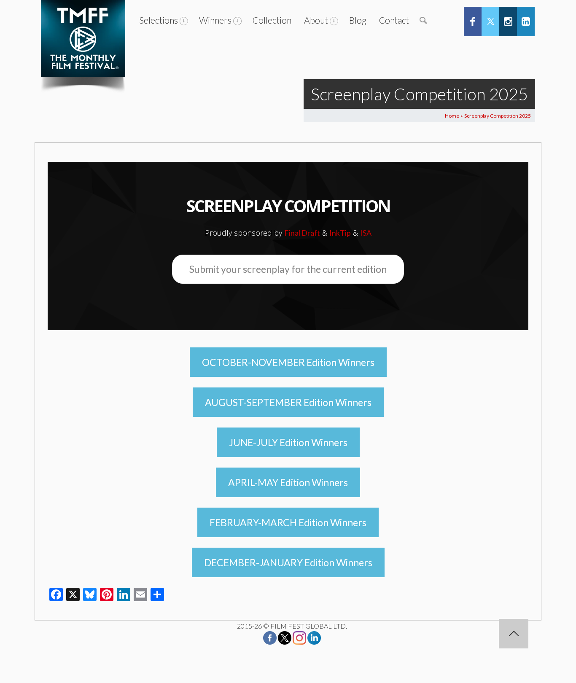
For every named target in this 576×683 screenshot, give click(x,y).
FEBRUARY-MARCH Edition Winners (288, 522)
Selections (158, 20)
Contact (394, 20)
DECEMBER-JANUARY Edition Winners (288, 562)
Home (452, 116)
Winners (215, 20)
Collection (272, 20)
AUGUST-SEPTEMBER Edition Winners (288, 402)
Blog (357, 20)
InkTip (340, 232)
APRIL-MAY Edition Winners (288, 482)
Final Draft (302, 232)
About (316, 20)
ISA (365, 232)
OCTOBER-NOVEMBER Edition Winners (288, 362)
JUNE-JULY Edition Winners (288, 442)
